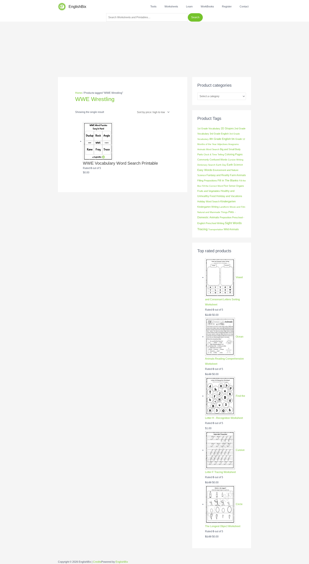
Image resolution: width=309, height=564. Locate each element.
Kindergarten (228, 201)
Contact (244, 6)
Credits (97, 561)
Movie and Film (237, 207)
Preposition (225, 217)
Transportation (215, 229)
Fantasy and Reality (217, 175)
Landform (224, 207)
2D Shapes (227, 128)
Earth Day (221, 165)
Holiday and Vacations (229, 196)
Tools (153, 6)
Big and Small (227, 149)
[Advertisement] (154, 44)
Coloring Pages (234, 154)
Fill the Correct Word (212, 186)
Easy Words (204, 170)
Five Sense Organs (234, 186)
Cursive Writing (235, 159)
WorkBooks (207, 6)
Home (78, 93)
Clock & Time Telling (214, 154)
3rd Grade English (219, 133)
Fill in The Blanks (228, 180)
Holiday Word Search (208, 201)
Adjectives (222, 144)
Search (195, 17)
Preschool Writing (215, 223)
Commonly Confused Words (212, 159)
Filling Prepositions (207, 180)
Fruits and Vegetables (208, 191)
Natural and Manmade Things (212, 212)
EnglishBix (77, 6)
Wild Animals (231, 229)
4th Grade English (220, 138)
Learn (189, 6)
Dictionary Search (206, 165)
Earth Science (235, 164)
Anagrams (233, 144)
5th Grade (236, 139)
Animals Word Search (208, 149)
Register (227, 6)
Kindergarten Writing (208, 206)
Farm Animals (238, 175)
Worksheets (171, 6)
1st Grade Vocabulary (208, 128)
